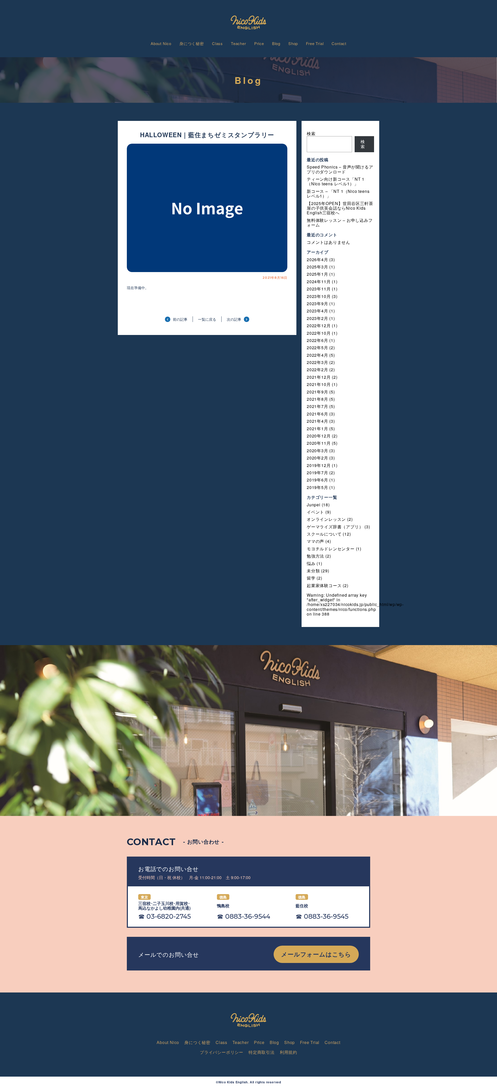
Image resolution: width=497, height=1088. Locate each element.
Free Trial (315, 43)
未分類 (313, 571)
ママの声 (315, 541)
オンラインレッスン (326, 519)
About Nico (161, 43)
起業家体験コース (324, 585)
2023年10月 (319, 296)
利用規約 (288, 1052)
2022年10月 (319, 333)
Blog (276, 43)
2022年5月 (317, 348)
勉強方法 (315, 556)
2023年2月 (317, 318)
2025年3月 (317, 267)
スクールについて (324, 534)
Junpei (313, 505)
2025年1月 (317, 274)
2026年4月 (317, 259)
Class (217, 43)
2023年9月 (317, 303)
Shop (293, 43)
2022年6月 (317, 340)
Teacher (238, 43)
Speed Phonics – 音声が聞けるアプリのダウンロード (340, 169)
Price (259, 43)
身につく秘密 (191, 43)
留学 (311, 578)
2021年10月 (319, 384)
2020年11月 (319, 443)
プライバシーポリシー (221, 1052)
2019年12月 (319, 465)
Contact (339, 43)
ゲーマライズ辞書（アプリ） (335, 527)
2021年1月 (317, 429)
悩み (311, 563)
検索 (311, 133)
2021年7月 (317, 406)
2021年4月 (317, 421)
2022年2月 (317, 370)
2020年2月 (317, 458)
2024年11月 (319, 281)
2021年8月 (317, 399)
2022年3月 (317, 362)
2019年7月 (317, 473)
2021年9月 (317, 392)
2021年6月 (317, 414)
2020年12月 (319, 436)
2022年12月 (319, 325)
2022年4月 (317, 355)
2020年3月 (317, 451)
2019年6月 (317, 480)
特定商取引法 (261, 1052)
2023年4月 (317, 311)
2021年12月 (319, 377)
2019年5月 (317, 487)
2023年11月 (319, 289)
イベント (315, 512)
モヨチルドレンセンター (331, 549)
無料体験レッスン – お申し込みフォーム (340, 222)
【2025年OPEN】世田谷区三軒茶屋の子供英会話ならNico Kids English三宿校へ (340, 208)
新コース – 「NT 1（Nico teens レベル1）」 (338, 193)
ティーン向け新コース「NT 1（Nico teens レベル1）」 (335, 181)
